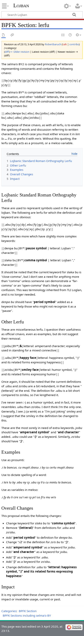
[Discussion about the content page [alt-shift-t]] (12, 35)
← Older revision (19, 51)
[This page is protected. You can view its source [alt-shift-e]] (63, 35)
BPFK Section (28, 611)
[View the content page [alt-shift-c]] (3, 35)
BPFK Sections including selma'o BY (27, 615)
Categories (8, 611)
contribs (74, 44)
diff (7, 51)
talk (65, 44)
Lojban (21, 5)
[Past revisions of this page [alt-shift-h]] (70, 35)
